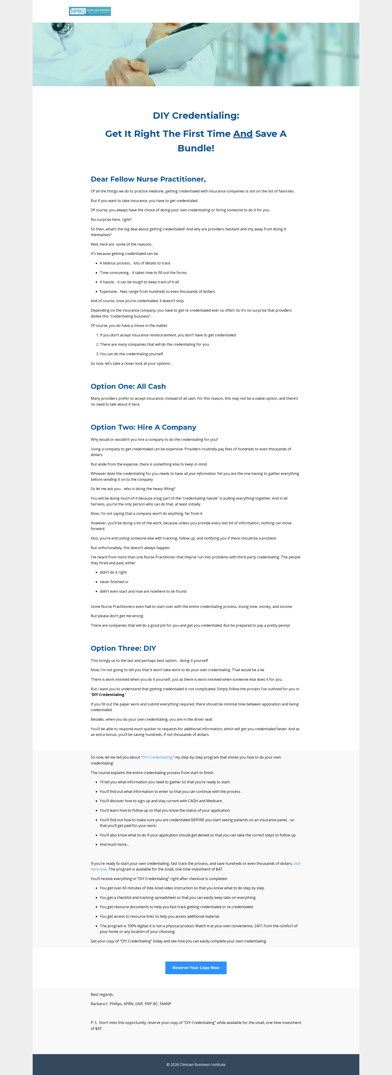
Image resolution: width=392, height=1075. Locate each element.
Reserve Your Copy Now (196, 968)
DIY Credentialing (157, 757)
